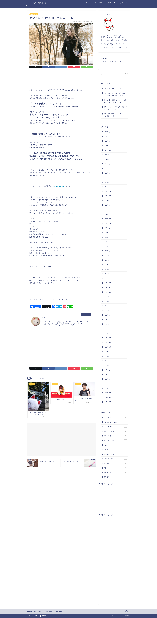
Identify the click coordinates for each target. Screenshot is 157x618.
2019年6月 (107, 310)
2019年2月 (107, 328)
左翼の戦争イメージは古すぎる (113, 88)
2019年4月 (107, 319)
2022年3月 (107, 205)
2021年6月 (107, 237)
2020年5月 (107, 260)
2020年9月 (107, 246)
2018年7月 (107, 361)
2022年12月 (108, 191)
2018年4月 (107, 374)
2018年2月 (107, 383)
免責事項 (44, 615)
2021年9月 (107, 228)
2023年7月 (107, 177)
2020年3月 (107, 269)
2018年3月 (107, 379)
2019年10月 (108, 292)
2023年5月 (107, 182)
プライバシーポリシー (33, 615)
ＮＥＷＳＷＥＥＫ (58, 186)
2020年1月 (107, 278)
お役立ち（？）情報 (115, 422)
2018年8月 (107, 356)
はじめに (88, 3)
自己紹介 (115, 463)
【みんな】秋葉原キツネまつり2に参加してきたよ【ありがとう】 (115, 101)
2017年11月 (107, 397)
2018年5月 (107, 370)
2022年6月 (107, 200)
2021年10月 (108, 223)
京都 (115, 445)
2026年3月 (107, 132)
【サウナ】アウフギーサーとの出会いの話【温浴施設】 (115, 115)
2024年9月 (107, 155)
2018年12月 (108, 338)
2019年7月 (107, 306)
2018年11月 (107, 342)
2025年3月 (107, 145)
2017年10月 (108, 402)
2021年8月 (107, 232)
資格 (115, 468)
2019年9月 (107, 296)
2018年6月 (107, 365)
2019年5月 (107, 315)
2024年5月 (107, 164)
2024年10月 (108, 150)
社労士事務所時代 (115, 459)
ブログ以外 (112, 3)
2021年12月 (108, 219)
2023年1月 (107, 187)
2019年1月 (107, 333)
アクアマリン (115, 427)
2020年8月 (107, 251)
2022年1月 (107, 214)
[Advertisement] (43, 76)
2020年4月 (107, 264)
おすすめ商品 (115, 417)
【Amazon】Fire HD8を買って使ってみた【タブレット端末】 (115, 108)
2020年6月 (107, 255)
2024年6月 (107, 159)
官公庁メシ (115, 449)
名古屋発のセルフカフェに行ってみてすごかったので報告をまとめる (115, 94)
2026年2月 (107, 136)
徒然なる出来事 (33, 14)
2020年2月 (107, 274)
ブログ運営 (115, 436)
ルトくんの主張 (115, 440)
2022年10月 (108, 196)
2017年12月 (108, 393)
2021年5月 (107, 241)
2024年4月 (107, 168)
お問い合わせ (124, 3)
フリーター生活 (115, 431)
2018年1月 (107, 388)
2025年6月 (107, 141)
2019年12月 (108, 283)
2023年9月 (107, 173)
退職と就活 (115, 472)
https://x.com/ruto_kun (108, 63)
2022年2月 (107, 209)
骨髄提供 (115, 477)
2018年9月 (107, 351)
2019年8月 (107, 301)
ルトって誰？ (99, 3)
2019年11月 (107, 287)
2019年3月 (107, 324)
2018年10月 (108, 347)
